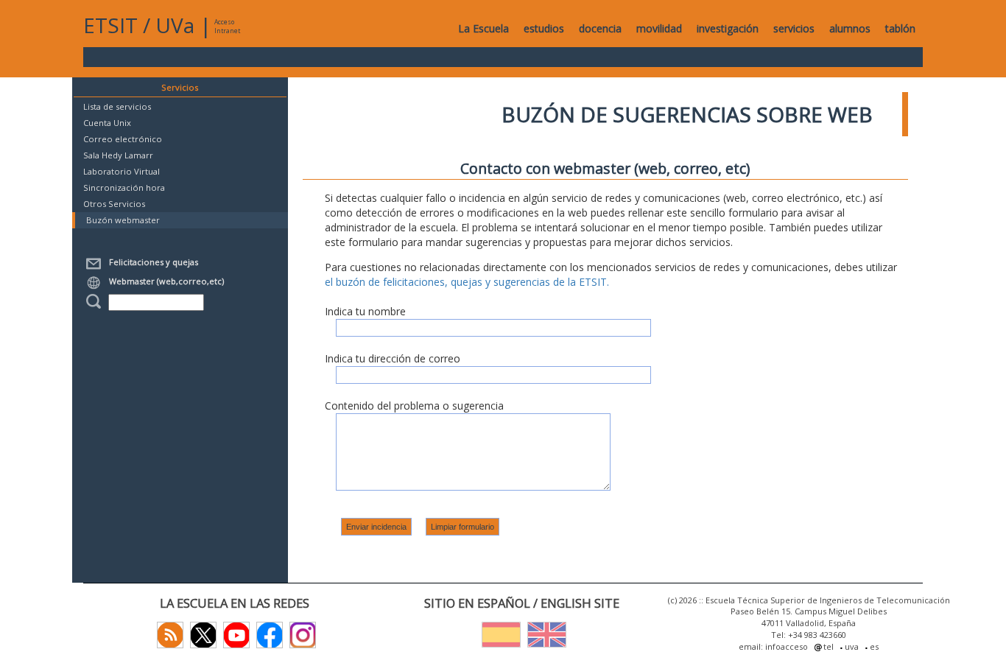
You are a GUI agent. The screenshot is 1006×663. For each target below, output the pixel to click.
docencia (600, 28)
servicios (794, 28)
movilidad (659, 28)
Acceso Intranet (227, 26)
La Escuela (483, 28)
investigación (728, 28)
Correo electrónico (122, 138)
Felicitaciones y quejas (151, 261)
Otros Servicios (114, 203)
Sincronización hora (124, 187)
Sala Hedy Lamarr (118, 155)
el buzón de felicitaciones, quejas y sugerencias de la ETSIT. (467, 282)
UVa (174, 25)
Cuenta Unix (107, 122)
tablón (900, 28)
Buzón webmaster (123, 219)
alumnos (849, 28)
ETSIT (110, 25)
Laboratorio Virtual (121, 171)
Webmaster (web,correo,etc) (164, 281)
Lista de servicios (117, 106)
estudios (544, 28)
